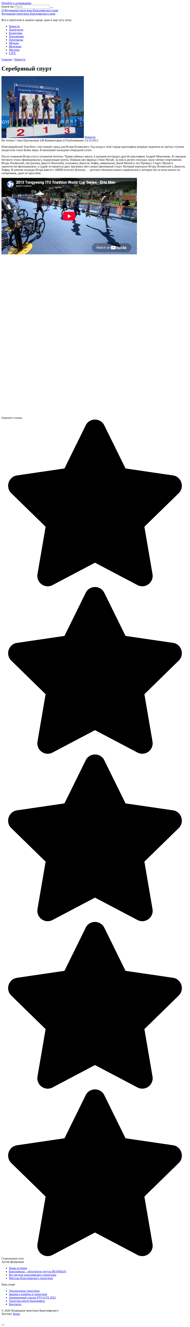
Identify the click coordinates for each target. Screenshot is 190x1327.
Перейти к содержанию (16, 3)
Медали (14, 43)
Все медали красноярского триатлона (32, 1274)
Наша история (18, 1268)
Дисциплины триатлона (24, 1290)
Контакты (15, 1304)
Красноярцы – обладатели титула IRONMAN (37, 1271)
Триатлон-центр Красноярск (27, 1300)
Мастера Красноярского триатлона (31, 1278)
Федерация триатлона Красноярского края (28, 13)
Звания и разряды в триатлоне (28, 1294)
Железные (15, 46)
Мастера (14, 49)
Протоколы (16, 39)
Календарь (15, 33)
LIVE (12, 53)
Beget (16, 1313)
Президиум (16, 29)
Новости (14, 26)
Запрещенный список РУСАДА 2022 (32, 1297)
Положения (16, 36)
